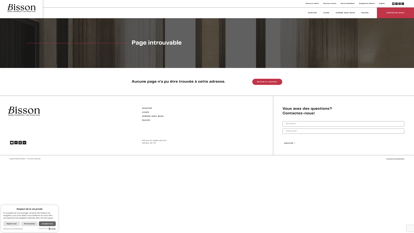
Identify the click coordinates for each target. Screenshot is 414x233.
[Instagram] (399, 3)
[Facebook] (396, 3)
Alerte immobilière (348, 3)
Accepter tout (47, 224)
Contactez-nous (395, 13)
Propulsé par (43, 228)
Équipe (365, 13)
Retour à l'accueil (267, 82)
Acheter (312, 13)
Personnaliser (29, 224)
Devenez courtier (329, 3)
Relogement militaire (367, 3)
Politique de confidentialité (395, 158)
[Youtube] (393, 3)
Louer (326, 13)
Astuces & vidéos (312, 3)
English (382, 3)
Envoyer (288, 143)
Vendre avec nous (345, 13)
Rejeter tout (12, 224)
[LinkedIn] (402, 3)
